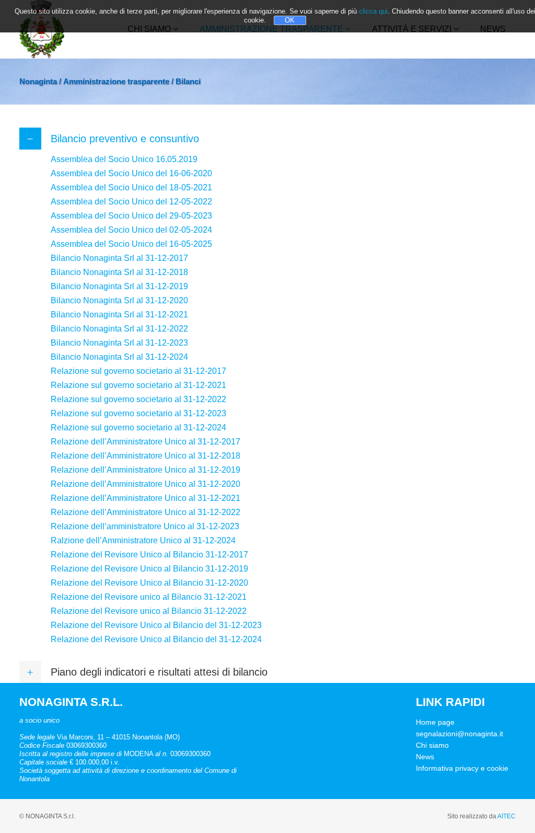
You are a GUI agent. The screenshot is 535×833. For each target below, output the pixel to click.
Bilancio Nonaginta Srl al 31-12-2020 (119, 300)
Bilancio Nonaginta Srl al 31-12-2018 (119, 272)
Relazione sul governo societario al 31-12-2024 (138, 427)
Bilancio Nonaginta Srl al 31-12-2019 (119, 286)
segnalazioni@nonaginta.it (459, 733)
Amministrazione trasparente (116, 81)
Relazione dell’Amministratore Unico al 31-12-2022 (145, 512)
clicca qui (373, 11)
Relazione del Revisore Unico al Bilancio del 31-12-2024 (156, 639)
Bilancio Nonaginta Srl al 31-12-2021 (119, 314)
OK (290, 20)
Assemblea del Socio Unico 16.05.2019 (124, 159)
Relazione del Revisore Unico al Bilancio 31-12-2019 (149, 568)
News (425, 756)
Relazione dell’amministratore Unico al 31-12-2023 (145, 526)
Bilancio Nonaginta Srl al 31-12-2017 (119, 258)
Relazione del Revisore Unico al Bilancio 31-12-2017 (149, 554)
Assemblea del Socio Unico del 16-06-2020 (131, 173)
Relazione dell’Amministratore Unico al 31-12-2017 (145, 441)
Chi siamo (432, 745)
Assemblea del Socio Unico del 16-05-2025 (132, 243)
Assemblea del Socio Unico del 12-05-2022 (131, 201)
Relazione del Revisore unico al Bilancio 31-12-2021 (149, 596)
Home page (435, 722)
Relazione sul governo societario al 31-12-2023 (138, 413)
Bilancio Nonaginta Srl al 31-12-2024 (119, 356)
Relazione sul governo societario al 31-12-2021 (138, 385)
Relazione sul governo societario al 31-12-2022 (138, 399)
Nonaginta (38, 81)
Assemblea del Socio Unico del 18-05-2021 (131, 187)
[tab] (267, 139)
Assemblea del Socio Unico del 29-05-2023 (131, 215)
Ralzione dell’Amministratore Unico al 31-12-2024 (143, 540)
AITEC (506, 816)
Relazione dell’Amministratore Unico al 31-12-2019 (145, 469)
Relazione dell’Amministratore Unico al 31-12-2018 (145, 455)
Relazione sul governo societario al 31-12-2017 (138, 371)
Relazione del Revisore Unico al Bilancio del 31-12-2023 (156, 625)
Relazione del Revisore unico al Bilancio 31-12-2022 (149, 611)
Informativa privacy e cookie (462, 768)
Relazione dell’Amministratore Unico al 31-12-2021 (145, 498)
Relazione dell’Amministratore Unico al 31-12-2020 (145, 484)
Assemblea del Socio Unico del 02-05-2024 (131, 229)
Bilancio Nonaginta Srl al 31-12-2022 (119, 328)
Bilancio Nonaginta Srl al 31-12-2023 (119, 342)
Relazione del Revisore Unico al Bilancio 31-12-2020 (149, 582)
